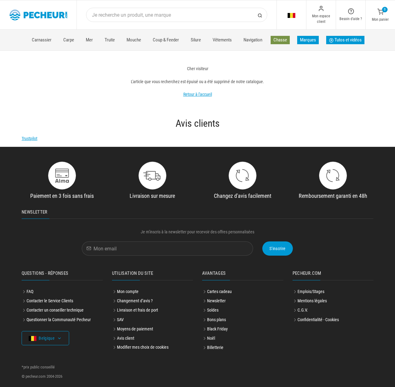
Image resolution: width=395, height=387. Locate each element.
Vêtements (222, 40)
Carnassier (42, 40)
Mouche (134, 40)
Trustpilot (29, 138)
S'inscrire (277, 248)
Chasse (280, 40)
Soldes (212, 310)
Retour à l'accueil (197, 94)
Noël (211, 338)
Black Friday (217, 328)
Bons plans (216, 319)
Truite (110, 40)
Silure (196, 40)
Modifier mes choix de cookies (142, 347)
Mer (89, 40)
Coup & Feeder (166, 40)
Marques (308, 40)
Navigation (252, 40)
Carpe (68, 40)
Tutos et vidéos (348, 40)
